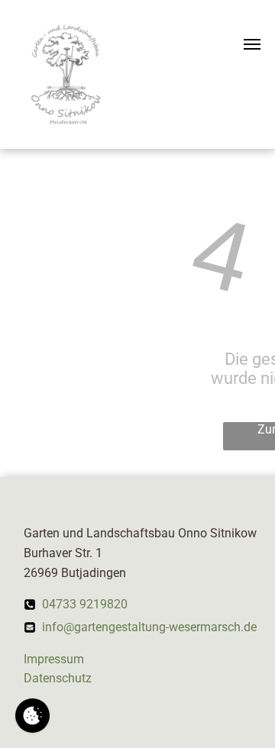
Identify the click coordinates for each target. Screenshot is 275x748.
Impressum (54, 659)
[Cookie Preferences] (32, 715)
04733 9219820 (85, 604)
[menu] (252, 44)
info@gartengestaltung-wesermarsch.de (149, 627)
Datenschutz (58, 678)
